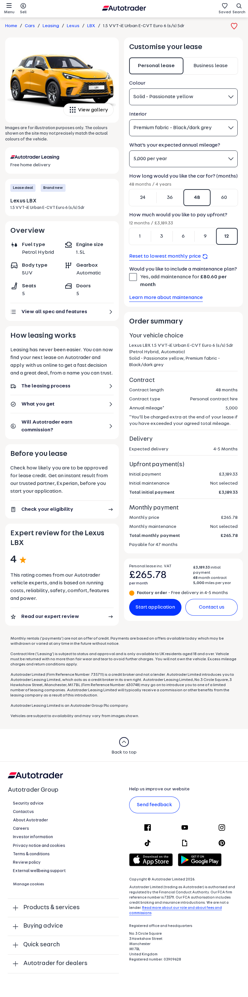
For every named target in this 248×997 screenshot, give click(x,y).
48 (197, 197)
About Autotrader (30, 820)
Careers (21, 829)
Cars (30, 26)
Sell (23, 12)
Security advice (28, 803)
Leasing (51, 26)
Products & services (51, 908)
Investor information (33, 837)
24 (142, 197)
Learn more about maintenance (166, 297)
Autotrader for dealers (55, 964)
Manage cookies (28, 884)
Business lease (210, 65)
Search (238, 12)
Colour (137, 83)
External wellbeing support (39, 871)
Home (11, 26)
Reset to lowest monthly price (165, 256)
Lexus (73, 26)
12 (226, 236)
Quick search (41, 945)
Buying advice (43, 926)
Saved (225, 12)
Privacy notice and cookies (39, 846)
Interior (138, 114)
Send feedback (154, 804)
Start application (155, 607)
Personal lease (156, 65)
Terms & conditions (31, 854)
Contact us (211, 607)
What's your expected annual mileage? (174, 145)
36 (170, 197)
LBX (91, 26)
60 (224, 197)
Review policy (27, 862)
